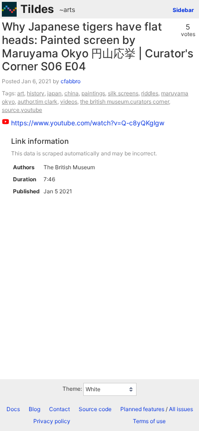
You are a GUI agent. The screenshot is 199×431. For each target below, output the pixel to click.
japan (54, 93)
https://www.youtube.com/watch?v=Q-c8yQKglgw (87, 123)
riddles (149, 93)
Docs (13, 409)
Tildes (37, 9)
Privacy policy (51, 421)
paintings (93, 93)
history (35, 93)
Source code (95, 409)
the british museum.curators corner (124, 101)
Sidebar (183, 9)
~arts (67, 9)
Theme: (72, 388)
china (71, 93)
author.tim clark (37, 101)
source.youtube (22, 109)
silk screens (123, 93)
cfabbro (71, 81)
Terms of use (149, 421)
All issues (181, 409)
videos (68, 101)
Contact (59, 409)
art (20, 93)
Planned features (142, 409)
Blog (34, 409)
